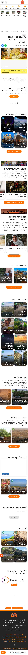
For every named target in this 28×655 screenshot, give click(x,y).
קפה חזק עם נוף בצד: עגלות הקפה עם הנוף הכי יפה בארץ (18, 492)
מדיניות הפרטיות (16, 653)
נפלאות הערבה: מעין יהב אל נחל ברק (20, 440)
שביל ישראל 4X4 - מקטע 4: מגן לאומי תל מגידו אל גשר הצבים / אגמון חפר (20, 401)
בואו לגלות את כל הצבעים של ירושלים (14, 202)
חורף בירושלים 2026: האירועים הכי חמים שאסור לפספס (17, 195)
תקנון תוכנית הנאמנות (7, 648)
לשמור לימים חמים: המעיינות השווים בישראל (8, 314)
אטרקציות (22, 625)
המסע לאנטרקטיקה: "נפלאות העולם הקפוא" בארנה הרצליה (20, 127)
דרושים (14, 620)
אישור (3, 652)
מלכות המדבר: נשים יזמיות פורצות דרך (17, 249)
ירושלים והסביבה (12, 630)
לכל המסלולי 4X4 (14, 446)
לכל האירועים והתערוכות (14, 151)
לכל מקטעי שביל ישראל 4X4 (14, 408)
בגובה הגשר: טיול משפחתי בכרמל (8, 560)
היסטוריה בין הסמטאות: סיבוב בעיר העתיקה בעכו (21, 346)
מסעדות (16, 627)
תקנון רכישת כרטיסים (17, 648)
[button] (26, 2)
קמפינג (11, 627)
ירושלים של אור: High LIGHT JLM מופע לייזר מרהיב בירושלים (8, 127)
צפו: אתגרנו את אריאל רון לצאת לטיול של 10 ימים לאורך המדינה (21, 314)
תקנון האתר (24, 648)
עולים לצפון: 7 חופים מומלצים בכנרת (8, 363)
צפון (22, 630)
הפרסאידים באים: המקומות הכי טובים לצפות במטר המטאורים (8, 346)
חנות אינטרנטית (18, 622)
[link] (5, 45)
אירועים (5, 625)
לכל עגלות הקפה (14, 496)
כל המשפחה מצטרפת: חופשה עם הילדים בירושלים (20, 330)
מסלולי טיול (16, 625)
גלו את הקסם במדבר (14, 256)
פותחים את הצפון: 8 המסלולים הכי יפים (20, 363)
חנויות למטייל (6, 620)
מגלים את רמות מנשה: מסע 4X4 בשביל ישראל (21, 559)
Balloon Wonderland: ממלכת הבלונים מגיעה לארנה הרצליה (9, 142)
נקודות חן (10, 625)
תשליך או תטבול (9, 544)
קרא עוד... (14, 96)
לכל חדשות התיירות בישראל (14, 287)
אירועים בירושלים (22, 511)
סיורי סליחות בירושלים (22, 543)
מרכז (19, 630)
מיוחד (24, 35)
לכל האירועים (5, 72)
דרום (6, 630)
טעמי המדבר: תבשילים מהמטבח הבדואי (8, 330)
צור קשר (21, 620)
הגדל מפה (5, 474)
